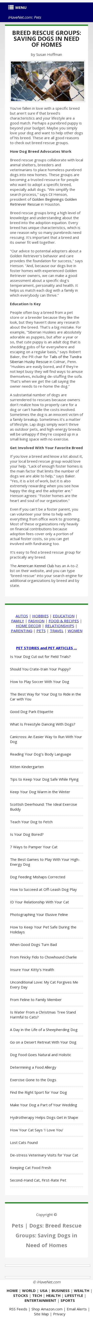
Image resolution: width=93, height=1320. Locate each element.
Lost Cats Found (24, 1142)
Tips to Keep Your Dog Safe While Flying (44, 779)
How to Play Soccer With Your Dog (39, 681)
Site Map (41, 1313)
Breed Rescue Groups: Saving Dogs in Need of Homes (46, 38)
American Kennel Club (36, 565)
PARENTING (21, 630)
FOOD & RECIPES (64, 620)
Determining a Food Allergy (33, 1067)
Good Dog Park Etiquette (31, 711)
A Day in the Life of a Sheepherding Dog (44, 1029)
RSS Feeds (18, 1308)
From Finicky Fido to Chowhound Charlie (43, 957)
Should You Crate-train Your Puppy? (40, 669)
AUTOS (22, 615)
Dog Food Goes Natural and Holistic (40, 1054)
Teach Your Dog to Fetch (31, 821)
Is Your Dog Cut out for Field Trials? (40, 656)
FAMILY (17, 620)
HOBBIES (40, 615)
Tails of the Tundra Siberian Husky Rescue (46, 359)
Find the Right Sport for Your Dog (38, 1092)
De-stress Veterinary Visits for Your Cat (44, 1155)
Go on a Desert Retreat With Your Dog (43, 1042)
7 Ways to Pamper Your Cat (34, 846)
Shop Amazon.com (46, 1308)
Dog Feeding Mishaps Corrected (37, 876)
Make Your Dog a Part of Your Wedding (43, 1104)
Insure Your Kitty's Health (32, 969)
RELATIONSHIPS (59, 625)
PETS (41, 630)
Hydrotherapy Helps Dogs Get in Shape (44, 1117)
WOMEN (75, 630)
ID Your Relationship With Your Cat (39, 901)
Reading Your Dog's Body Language (40, 754)
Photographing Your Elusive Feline (39, 914)
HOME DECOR (28, 625)
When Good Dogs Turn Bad (33, 944)
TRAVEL (56, 630)
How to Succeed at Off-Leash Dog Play (43, 889)
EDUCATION (63, 615)
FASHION (36, 620)
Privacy (59, 1313)
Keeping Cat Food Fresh (30, 1167)
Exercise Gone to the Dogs (33, 1079)
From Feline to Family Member (36, 999)
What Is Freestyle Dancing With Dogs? (42, 724)
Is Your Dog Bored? (27, 834)
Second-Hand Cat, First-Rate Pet (38, 1180)
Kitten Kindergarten (27, 766)
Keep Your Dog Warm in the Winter (40, 791)
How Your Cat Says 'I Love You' (36, 1129)
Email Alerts (77, 1308)
